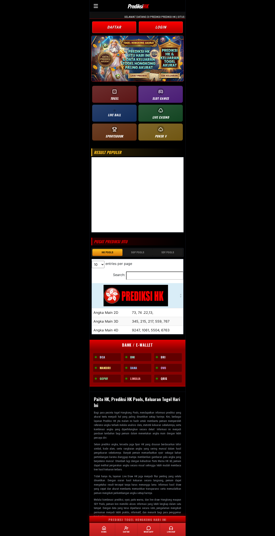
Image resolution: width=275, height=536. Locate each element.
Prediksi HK (109, 421)
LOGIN (160, 27)
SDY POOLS (167, 252)
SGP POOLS (137, 252)
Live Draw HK (129, 476)
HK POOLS (107, 252)
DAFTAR (114, 27)
